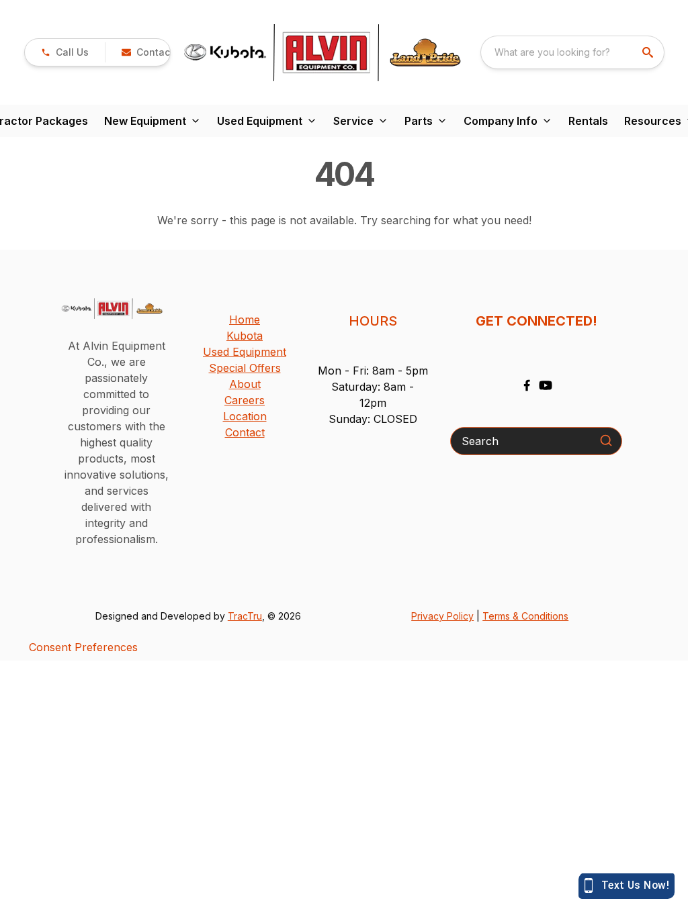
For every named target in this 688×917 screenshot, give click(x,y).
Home (244, 319)
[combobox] (572, 52)
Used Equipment (244, 351)
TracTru (245, 616)
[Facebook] (526, 385)
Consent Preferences (83, 647)
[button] (65, 52)
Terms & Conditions (525, 616)
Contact (245, 432)
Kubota (244, 335)
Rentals (588, 121)
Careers (244, 400)
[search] (649, 52)
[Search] (606, 440)
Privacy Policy (442, 616)
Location (245, 416)
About (245, 384)
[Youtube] (545, 385)
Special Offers (245, 368)
